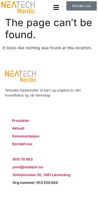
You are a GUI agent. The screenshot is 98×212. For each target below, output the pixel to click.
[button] (56, 7)
